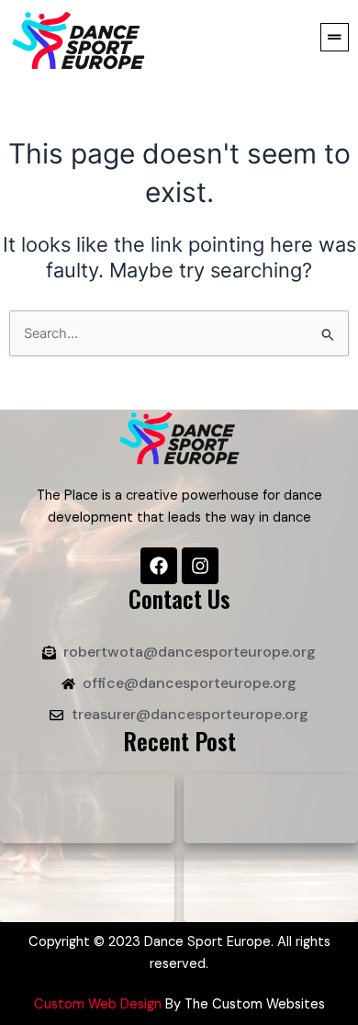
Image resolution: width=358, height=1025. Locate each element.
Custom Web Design (98, 1004)
